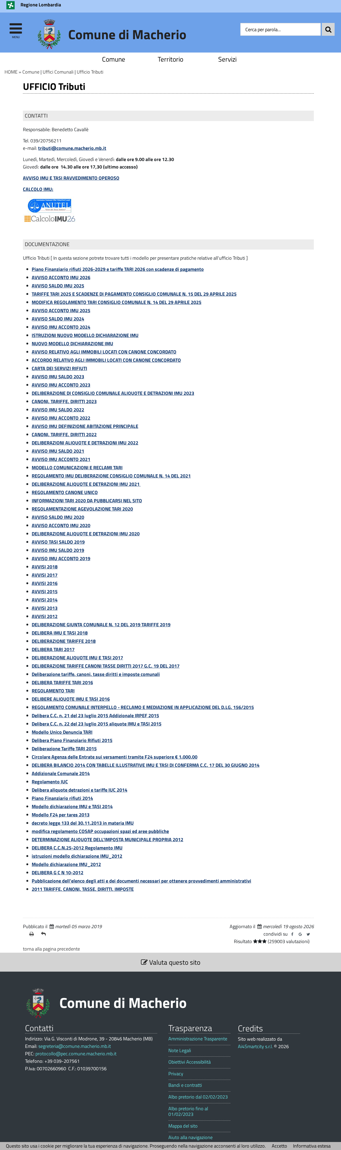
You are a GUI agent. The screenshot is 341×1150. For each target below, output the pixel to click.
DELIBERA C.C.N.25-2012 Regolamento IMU (77, 847)
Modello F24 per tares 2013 (61, 814)
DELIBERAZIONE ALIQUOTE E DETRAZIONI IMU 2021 (86, 484)
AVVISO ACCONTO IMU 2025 (61, 310)
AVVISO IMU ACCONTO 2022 (61, 418)
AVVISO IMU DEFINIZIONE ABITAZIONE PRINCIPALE (85, 426)
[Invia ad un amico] (45, 934)
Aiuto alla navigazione (190, 1137)
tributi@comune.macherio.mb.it (72, 148)
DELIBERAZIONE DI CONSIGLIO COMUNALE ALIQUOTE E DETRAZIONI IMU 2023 (113, 393)
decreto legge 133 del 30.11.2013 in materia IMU (83, 823)
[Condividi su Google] (300, 934)
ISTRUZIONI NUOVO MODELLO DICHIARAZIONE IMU (85, 335)
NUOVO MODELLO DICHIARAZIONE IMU (72, 343)
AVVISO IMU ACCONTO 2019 (61, 558)
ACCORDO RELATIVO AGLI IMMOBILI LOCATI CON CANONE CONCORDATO (106, 360)
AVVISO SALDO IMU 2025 (58, 285)
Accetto (279, 1145)
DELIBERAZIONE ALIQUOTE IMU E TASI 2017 (77, 657)
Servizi (227, 59)
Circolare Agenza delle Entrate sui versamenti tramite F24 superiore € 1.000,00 (114, 756)
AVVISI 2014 (45, 599)
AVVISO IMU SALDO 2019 (58, 550)
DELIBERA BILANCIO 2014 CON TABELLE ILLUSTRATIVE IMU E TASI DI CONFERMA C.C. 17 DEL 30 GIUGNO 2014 (145, 765)
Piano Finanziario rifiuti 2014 (62, 798)
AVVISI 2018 (45, 566)
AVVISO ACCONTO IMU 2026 (61, 277)
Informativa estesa (312, 1145)
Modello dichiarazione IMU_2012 (66, 864)
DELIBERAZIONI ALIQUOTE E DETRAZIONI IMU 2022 (85, 442)
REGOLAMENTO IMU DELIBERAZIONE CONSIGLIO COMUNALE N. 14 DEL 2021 (111, 475)
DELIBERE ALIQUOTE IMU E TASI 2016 (71, 699)
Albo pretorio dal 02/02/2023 (198, 1097)
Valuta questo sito (174, 962)
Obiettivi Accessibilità (189, 1062)
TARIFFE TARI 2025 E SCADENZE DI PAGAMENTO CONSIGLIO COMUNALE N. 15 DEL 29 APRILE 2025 (134, 294)
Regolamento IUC (50, 781)
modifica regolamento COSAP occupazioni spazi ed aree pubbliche (100, 831)
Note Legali (179, 1050)
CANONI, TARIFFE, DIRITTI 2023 (64, 401)
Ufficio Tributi (90, 71)
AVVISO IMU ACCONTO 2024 (61, 327)
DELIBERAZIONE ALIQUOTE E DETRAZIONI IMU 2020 (86, 533)
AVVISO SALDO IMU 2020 (58, 517)
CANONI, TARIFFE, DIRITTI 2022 (64, 434)
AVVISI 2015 (45, 591)
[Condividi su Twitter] (308, 934)
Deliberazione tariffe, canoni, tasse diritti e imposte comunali (96, 674)
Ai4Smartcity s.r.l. (255, 1046)
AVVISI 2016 (45, 583)
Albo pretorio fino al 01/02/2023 (188, 1111)
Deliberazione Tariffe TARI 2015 (64, 748)
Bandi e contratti (185, 1085)
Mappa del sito (183, 1126)
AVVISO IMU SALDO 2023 (58, 376)
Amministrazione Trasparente (197, 1039)
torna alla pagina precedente (51, 948)
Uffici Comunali (58, 71)
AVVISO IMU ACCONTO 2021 (61, 459)
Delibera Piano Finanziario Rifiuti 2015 (72, 740)
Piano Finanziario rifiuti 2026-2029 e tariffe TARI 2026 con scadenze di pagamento (118, 269)
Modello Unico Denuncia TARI (62, 732)
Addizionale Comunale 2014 (61, 773)
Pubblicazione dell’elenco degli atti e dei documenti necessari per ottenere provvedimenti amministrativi (141, 880)
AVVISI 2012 (45, 616)
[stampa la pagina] (33, 934)
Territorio (170, 59)
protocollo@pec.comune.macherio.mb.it (75, 1053)
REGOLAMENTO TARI (53, 690)
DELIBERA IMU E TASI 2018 (60, 632)
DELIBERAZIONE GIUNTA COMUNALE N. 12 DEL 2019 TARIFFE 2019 (101, 624)
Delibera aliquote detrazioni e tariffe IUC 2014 (79, 790)
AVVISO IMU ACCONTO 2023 (61, 384)
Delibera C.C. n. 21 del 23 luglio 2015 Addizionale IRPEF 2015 (95, 715)
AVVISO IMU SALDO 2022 (58, 409)
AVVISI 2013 (45, 608)
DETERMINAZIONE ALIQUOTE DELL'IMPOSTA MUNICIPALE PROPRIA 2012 (107, 839)
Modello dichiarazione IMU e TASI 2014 (72, 806)
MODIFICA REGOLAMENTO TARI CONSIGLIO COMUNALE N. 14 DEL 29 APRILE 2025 (116, 302)
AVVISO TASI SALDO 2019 (58, 542)
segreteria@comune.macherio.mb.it (74, 1046)
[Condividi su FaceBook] (292, 934)
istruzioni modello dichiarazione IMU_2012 (77, 856)
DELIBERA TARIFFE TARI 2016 (62, 682)
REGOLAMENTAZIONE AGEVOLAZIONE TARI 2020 (82, 508)
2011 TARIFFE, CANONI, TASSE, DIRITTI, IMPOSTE (83, 889)
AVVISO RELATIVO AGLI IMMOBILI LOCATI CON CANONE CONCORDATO (104, 351)
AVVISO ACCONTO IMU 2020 (61, 525)
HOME (11, 71)
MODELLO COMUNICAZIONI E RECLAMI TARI (77, 467)
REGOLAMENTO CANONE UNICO (65, 492)
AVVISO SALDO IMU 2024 (58, 318)
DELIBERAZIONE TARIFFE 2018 (64, 641)
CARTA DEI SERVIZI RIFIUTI (59, 368)
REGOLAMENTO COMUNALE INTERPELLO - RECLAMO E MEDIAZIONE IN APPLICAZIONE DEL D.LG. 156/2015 (143, 707)
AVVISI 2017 (45, 575)
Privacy (175, 1074)
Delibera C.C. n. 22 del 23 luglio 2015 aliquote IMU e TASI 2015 (96, 723)
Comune (113, 59)
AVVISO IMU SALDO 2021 (58, 451)
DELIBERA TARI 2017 (53, 649)
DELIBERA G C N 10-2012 (57, 872)
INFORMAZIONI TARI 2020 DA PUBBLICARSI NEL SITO (87, 500)
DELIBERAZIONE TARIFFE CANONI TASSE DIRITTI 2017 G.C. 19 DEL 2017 (106, 666)
